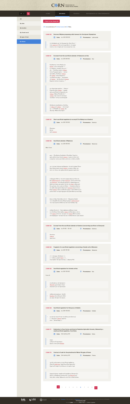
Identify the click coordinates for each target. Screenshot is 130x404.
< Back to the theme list (51, 21)
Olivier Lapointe (91, 402)
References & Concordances (98, 13)
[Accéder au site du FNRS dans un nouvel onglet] (21, 401)
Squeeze (63, 399)
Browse (62, 13)
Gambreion (77, 399)
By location (23, 28)
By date (22, 23)
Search (77, 13)
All (21, 19)
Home (48, 13)
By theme (22, 41)
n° (21, 13)
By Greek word (24, 32)
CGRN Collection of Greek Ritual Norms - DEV (65, 5)
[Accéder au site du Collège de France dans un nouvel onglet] (42, 401)
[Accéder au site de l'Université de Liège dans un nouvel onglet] (32, 401)
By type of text (24, 37)
